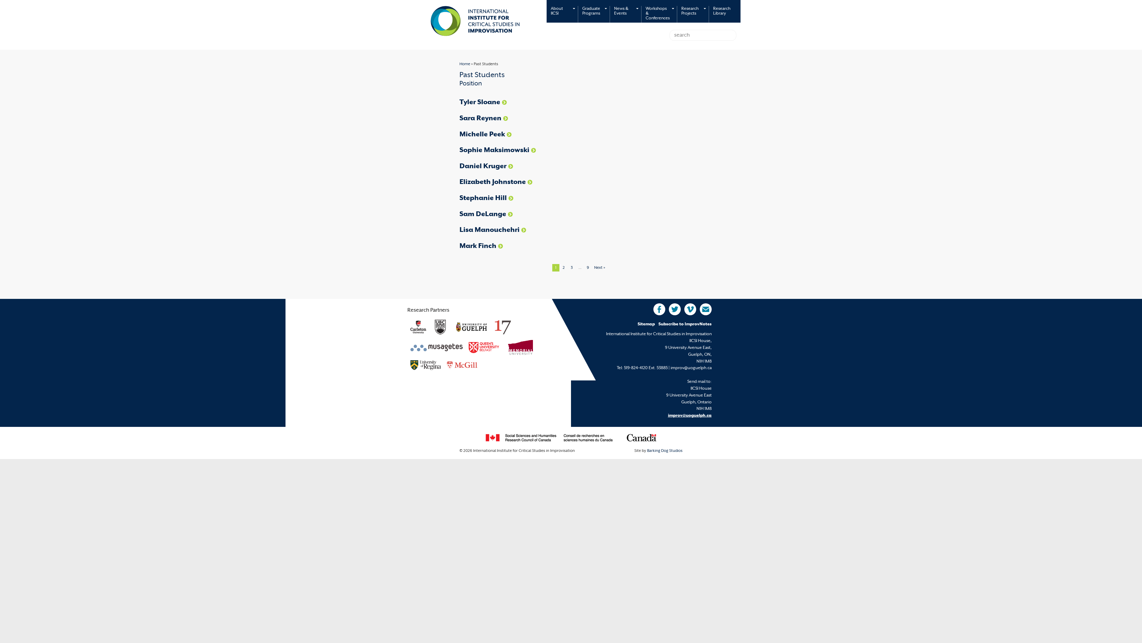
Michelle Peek (482, 135)
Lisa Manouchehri (489, 230)
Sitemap (646, 324)
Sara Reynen (480, 119)
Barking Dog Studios (665, 451)
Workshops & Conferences (658, 13)
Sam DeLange (482, 214)
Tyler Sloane (479, 102)
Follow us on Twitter (675, 309)
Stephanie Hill (483, 198)
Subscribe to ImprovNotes (685, 324)
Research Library (721, 11)
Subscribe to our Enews (706, 309)
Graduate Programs (591, 11)
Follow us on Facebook (659, 309)
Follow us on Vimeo (690, 309)
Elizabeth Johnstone (492, 182)
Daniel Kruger (482, 166)
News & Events (621, 11)
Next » (599, 268)
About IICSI (557, 11)
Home (464, 64)
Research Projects (690, 11)
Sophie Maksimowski (494, 150)
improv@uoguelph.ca (690, 416)
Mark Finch (477, 246)
